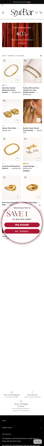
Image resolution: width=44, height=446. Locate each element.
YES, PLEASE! (22, 224)
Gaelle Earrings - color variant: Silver (27, 163)
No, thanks (22, 237)
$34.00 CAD (16, 168)
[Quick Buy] (17, 80)
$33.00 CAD (16, 92)
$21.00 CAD (27, 94)
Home (4, 55)
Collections (11, 55)
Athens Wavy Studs (9, 128)
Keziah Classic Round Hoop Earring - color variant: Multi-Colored (24, 125)
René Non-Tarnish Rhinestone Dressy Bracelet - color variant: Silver (3, 85)
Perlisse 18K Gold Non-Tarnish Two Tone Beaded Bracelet (31, 90)
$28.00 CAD (27, 168)
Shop (4, 420)
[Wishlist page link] (2, 5)
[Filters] (41, 56)
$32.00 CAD (6, 130)
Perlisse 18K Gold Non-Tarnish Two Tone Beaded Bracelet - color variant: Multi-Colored (24, 85)
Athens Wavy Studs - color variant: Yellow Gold (3, 125)
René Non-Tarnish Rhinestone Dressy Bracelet (8, 90)
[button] (36, 12)
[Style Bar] (22, 12)
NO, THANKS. (22, 231)
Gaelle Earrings (28, 166)
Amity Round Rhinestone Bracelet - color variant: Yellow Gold (3, 163)
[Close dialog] (39, 205)
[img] (26, 171)
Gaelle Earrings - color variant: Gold (24, 163)
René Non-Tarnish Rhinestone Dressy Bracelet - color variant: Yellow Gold (6, 85)
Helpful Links (7, 427)
